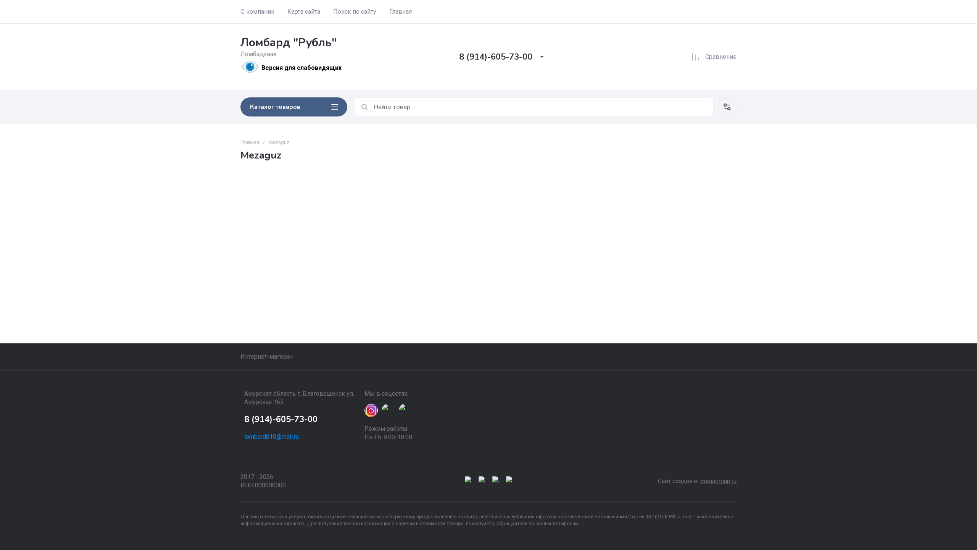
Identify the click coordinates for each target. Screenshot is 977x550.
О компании (257, 11)
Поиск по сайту (354, 11)
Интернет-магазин (266, 356)
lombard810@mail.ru (271, 436)
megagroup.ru (718, 481)
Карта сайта (303, 11)
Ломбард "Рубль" (288, 42)
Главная (400, 11)
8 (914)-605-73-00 (495, 57)
